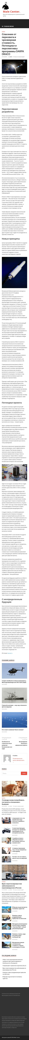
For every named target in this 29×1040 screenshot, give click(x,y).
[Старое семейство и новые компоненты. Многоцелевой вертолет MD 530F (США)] (14, 679)
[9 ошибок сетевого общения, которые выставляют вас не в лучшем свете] (6, 843)
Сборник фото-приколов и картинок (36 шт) (14, 965)
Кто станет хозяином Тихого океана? (13, 729)
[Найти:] (14, 773)
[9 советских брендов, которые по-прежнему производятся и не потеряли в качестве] (6, 833)
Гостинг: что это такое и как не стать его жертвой (19, 857)
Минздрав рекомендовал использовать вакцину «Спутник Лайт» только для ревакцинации (19, 926)
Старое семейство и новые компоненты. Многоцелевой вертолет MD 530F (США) (14, 681)
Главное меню (9, 26)
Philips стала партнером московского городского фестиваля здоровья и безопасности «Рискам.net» (13, 961)
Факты (3, 798)
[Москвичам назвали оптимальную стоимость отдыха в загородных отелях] (6, 947)
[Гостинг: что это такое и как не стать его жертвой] (6, 862)
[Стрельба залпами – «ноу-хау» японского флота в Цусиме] (14, 703)
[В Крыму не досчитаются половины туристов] (6, 912)
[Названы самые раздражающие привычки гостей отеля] (6, 920)
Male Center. (11, 11)
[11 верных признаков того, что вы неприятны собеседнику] (6, 853)
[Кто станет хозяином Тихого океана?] (14, 728)
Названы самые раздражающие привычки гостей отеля (19, 917)
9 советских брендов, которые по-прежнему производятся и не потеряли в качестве (19, 830)
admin (10, 56)
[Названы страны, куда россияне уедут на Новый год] (6, 939)
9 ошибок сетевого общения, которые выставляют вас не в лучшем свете (18, 840)
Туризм (3, 881)
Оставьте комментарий (18, 56)
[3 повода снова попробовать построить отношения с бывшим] (14, 796)
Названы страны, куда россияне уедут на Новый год (19, 935)
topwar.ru (10, 653)
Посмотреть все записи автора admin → (18, 760)
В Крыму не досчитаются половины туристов (19, 907)
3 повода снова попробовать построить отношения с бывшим (13, 802)
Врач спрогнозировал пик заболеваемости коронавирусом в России (12, 886)
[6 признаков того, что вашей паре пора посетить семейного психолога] (6, 823)
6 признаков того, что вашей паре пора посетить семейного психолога (18, 820)
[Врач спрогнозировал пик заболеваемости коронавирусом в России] (14, 880)
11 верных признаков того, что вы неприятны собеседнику (19, 849)
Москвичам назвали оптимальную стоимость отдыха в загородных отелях (18, 945)
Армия (3, 31)
